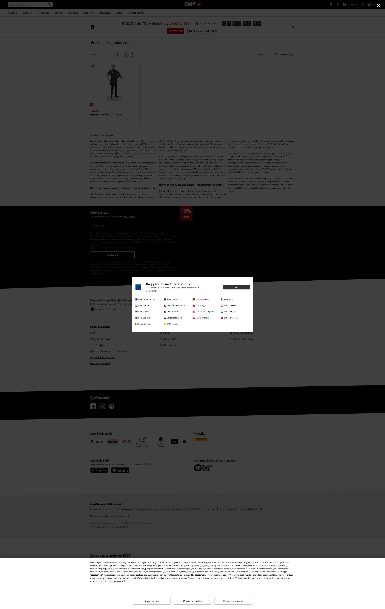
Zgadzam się (152, 601)
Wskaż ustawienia (233, 601)
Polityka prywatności (117, 581)
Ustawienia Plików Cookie (236, 578)
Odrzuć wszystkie (192, 601)
